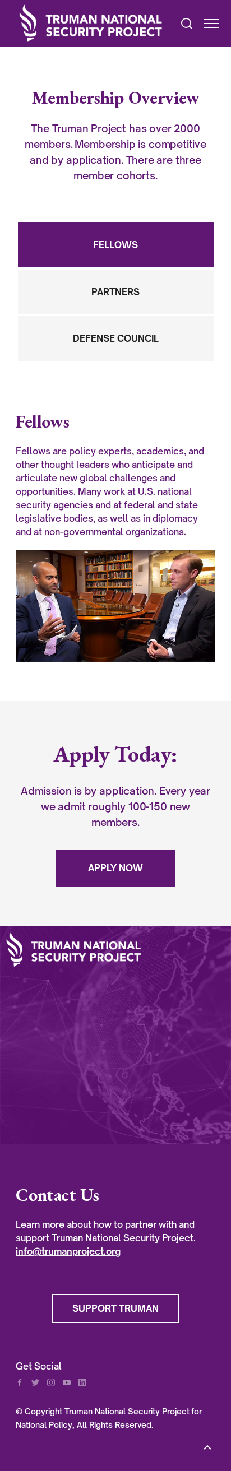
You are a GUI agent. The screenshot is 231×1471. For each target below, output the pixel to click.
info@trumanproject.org (68, 1251)
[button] (206, 23)
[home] (92, 23)
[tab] (116, 244)
